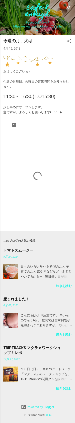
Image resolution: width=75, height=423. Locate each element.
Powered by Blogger (40, 407)
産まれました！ (16, 299)
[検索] (69, 8)
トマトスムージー (18, 250)
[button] (69, 42)
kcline (48, 415)
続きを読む (64, 286)
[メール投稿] (14, 126)
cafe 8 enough (37, 11)
